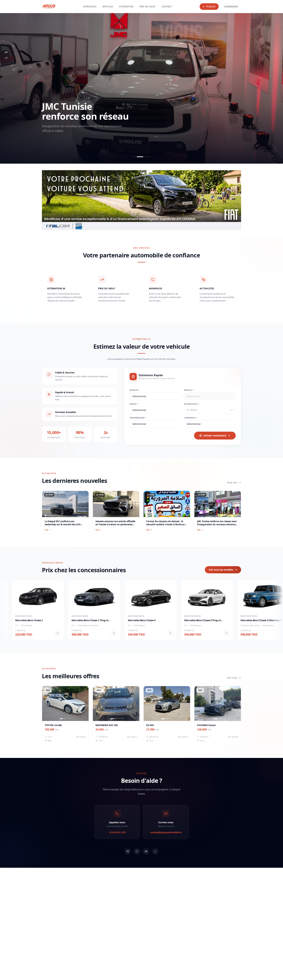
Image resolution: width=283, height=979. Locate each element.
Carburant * (190, 417)
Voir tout (232, 677)
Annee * (134, 404)
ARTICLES (107, 6)
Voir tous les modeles (221, 569)
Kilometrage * (191, 404)
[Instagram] (137, 851)
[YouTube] (146, 851)
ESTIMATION (126, 6)
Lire (46, 530)
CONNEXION (231, 6)
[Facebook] (127, 851)
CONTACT (166, 6)
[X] (155, 851)
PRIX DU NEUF (147, 6)
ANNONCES (89, 6)
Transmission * (138, 417)
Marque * (135, 390)
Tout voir (232, 482)
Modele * (188, 390)
